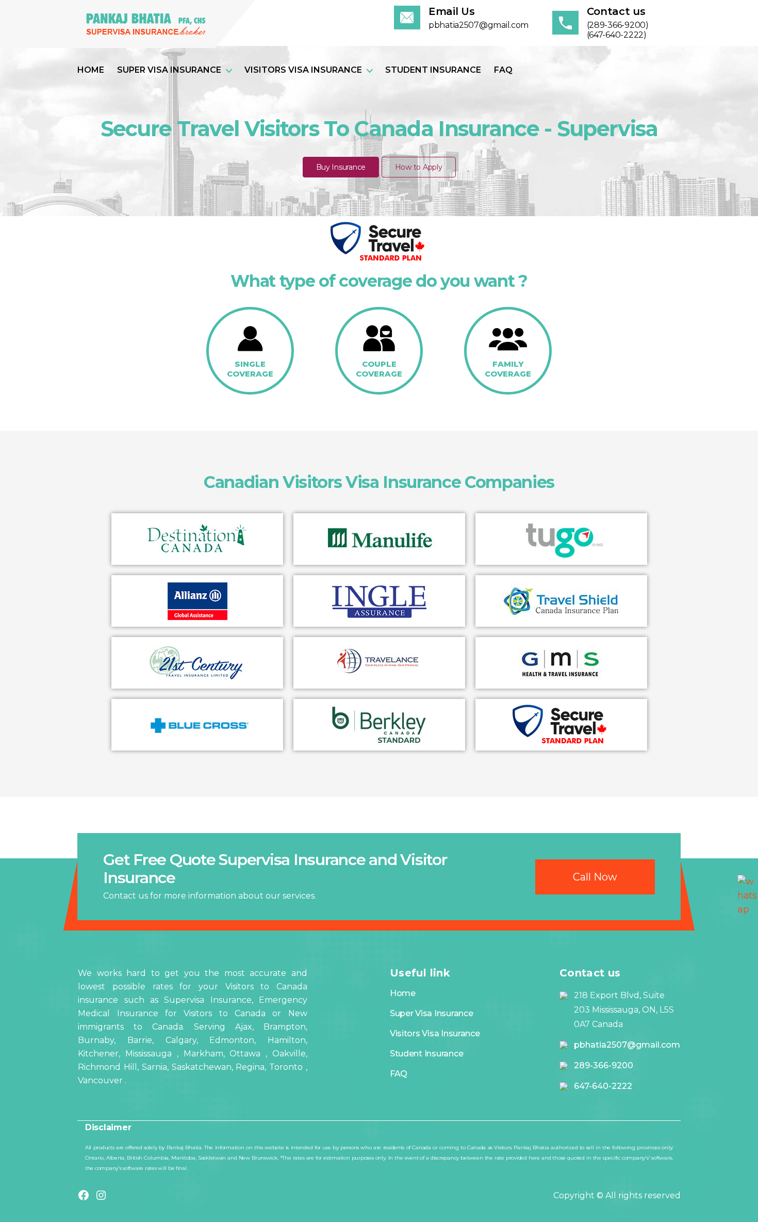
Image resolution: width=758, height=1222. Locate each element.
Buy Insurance (341, 167)
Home (90, 70)
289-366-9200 (603, 1065)
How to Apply (418, 167)
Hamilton (281, 1040)
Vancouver (101, 1080)
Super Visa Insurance (169, 70)
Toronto (287, 1067)
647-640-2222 (603, 1086)
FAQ (503, 70)
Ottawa (247, 1053)
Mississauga (151, 1053)
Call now (595, 877)
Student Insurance (433, 70)
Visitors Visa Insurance (303, 70)
